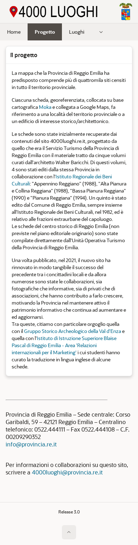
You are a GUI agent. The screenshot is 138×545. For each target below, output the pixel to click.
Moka (45, 107)
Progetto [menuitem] (45, 31)
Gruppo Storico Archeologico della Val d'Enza (72, 331)
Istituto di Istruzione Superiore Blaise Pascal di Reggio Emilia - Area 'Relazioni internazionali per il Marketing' (64, 345)
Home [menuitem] (14, 31)
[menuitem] (101, 31)
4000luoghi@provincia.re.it (67, 472)
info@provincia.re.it (31, 444)
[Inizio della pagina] (69, 532)
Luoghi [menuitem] (76, 31)
